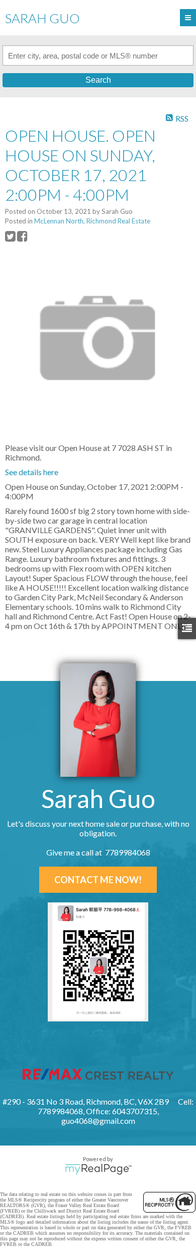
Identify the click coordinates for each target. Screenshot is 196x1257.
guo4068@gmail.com (98, 1120)
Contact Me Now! (98, 879)
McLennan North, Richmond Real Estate (92, 221)
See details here (31, 472)
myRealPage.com (98, 1169)
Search (98, 80)
